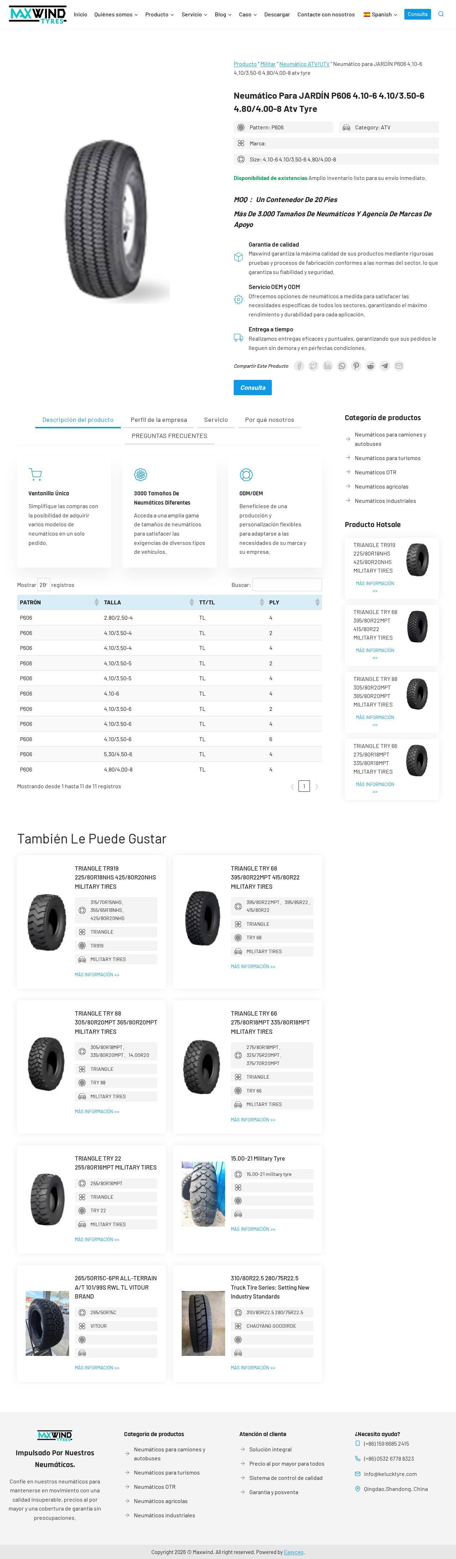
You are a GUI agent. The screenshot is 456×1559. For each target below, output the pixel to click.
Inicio (80, 14)
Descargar (277, 14)
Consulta (418, 14)
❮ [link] (292, 786)
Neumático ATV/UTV (304, 63)
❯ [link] (316, 786)
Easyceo (294, 1552)
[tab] (78, 420)
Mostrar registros (45, 584)
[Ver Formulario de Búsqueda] (441, 14)
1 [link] (304, 786)
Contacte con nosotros (326, 14)
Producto (245, 63)
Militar (268, 63)
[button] (96, 602)
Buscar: (241, 584)
